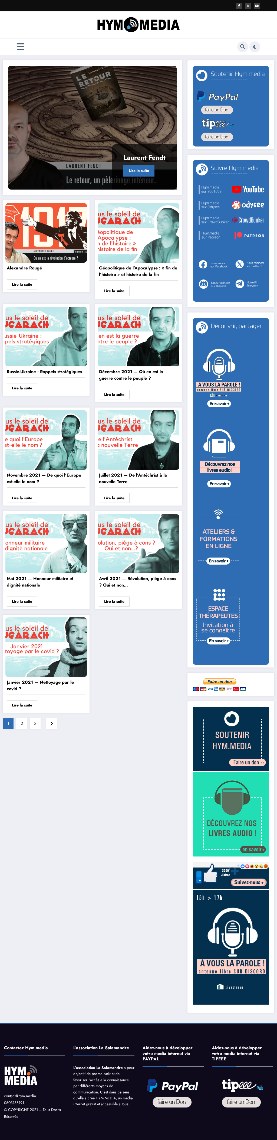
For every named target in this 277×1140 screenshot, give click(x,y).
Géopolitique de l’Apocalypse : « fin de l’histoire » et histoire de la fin (138, 271)
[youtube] (257, 6)
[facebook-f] (239, 6)
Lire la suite (139, 170)
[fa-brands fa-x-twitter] (248, 6)
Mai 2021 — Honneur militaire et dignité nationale (40, 581)
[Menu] (21, 47)
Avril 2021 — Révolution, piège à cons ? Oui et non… (137, 581)
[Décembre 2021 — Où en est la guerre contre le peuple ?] (138, 336)
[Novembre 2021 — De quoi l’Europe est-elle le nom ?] (46, 440)
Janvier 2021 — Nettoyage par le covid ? (40, 685)
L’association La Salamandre (98, 1067)
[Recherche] (242, 47)
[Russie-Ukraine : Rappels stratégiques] (46, 336)
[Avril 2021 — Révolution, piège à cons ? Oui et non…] (138, 543)
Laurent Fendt (144, 157)
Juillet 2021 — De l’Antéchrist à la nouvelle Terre (133, 478)
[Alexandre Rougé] (46, 232)
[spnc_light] (254, 46)
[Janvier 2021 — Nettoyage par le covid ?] (46, 646)
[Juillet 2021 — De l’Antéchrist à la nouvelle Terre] (138, 440)
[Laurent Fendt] (92, 128)
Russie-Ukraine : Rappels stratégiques (44, 372)
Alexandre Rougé (24, 268)
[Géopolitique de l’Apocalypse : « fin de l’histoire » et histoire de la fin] (138, 232)
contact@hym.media (20, 1096)
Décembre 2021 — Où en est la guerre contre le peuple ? (131, 375)
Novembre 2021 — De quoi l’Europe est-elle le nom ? (44, 478)
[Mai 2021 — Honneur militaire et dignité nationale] (46, 543)
